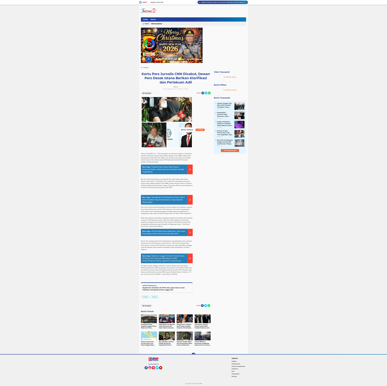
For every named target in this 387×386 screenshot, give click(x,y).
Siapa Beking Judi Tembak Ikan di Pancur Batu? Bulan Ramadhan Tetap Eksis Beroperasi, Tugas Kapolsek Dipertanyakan (163, 199)
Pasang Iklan (235, 374)
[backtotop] (193, 354)
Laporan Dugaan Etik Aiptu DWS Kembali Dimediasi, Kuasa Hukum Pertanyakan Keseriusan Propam (224, 105)
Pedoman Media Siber (238, 366)
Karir (233, 371)
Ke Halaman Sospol (229, 90)
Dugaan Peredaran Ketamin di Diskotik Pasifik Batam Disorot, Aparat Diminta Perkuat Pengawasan (224, 123)
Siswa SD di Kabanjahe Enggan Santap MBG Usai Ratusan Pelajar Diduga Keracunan (225, 142)
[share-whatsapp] (209, 93)
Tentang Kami (236, 364)
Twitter (157, 370)
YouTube (162, 370)
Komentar (147, 93)
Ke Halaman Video (229, 77)
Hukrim (153, 19)
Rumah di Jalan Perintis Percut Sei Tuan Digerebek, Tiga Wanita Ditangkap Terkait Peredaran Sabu (224, 132)
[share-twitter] (206, 93)
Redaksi (234, 361)
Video (147, 24)
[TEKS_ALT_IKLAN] (193, 45)
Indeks (145, 19)
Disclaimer (235, 369)
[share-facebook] (202, 93)
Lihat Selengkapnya (229, 150)
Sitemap (234, 376)
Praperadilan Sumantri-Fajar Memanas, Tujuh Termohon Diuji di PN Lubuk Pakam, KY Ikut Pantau (224, 114)
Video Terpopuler (222, 72)
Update (200, 130)
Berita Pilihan (220, 85)
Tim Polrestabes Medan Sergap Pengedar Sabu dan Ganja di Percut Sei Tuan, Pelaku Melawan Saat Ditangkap (223, 2)
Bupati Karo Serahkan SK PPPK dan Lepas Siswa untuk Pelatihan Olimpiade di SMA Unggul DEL (164, 289)
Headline (145, 297)
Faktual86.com (151, 153)
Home (145, 2)
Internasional (157, 24)
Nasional (154, 297)
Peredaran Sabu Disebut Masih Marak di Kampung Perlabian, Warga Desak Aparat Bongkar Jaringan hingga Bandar (163, 169)
